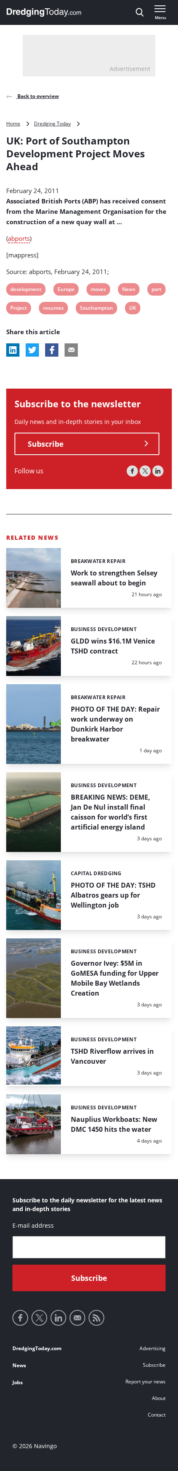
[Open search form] (139, 12)
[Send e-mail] (77, 1318)
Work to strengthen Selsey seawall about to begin (114, 577)
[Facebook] (132, 471)
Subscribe (46, 444)
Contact (157, 1414)
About (159, 1398)
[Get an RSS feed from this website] (96, 1318)
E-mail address (33, 1225)
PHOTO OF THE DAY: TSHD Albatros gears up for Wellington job (113, 895)
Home (13, 123)
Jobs (17, 1382)
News (128, 290)
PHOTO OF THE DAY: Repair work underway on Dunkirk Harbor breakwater (115, 724)
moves (98, 290)
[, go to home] (44, 12)
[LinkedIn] (158, 471)
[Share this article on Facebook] (51, 350)
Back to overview (37, 96)
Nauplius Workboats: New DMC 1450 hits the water (114, 1124)
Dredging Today (52, 123)
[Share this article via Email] (71, 350)
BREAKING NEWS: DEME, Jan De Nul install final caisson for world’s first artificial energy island (110, 812)
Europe (66, 290)
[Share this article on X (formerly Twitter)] (32, 350)
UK (134, 309)
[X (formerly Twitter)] (145, 471)
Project (18, 309)
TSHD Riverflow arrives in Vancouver (112, 1056)
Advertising (153, 1348)
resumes (53, 309)
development (25, 290)
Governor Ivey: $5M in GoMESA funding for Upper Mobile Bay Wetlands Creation (115, 978)
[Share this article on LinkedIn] (12, 350)
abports (19, 238)
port (156, 290)
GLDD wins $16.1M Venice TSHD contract (113, 646)
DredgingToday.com (37, 1348)
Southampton (96, 309)
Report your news (145, 1381)
